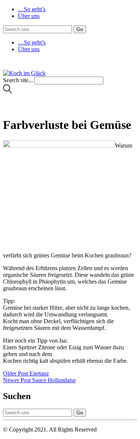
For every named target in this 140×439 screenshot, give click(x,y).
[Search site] (7, 91)
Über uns (29, 16)
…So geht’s (32, 9)
